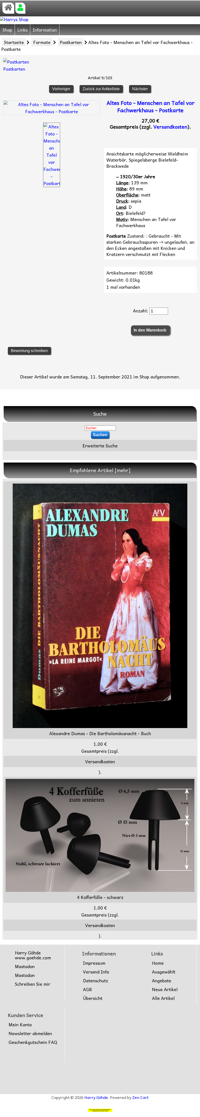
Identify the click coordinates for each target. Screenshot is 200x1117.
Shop (7, 29)
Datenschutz (95, 980)
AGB (87, 989)
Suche (100, 414)
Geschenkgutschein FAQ (33, 1042)
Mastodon (25, 966)
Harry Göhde (96, 1097)
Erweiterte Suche (100, 445)
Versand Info (96, 972)
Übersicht (92, 998)
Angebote (161, 980)
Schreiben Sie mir (32, 984)
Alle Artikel (163, 998)
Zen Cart (140, 1097)
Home (158, 963)
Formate (41, 42)
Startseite (14, 42)
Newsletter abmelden (30, 1033)
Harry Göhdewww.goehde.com (33, 955)
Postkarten (71, 42)
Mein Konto (20, 1024)
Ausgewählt (163, 972)
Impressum (94, 963)
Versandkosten (170, 127)
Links (22, 29)
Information (45, 29)
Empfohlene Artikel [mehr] (100, 470)
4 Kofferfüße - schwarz (100, 897)
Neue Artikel (165, 989)
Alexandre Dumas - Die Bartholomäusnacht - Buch (100, 733)
